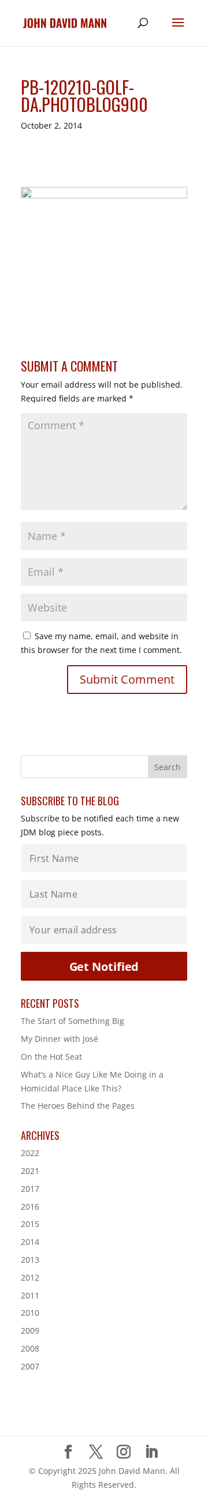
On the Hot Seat (51, 1056)
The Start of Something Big (72, 1020)
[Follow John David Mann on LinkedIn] (151, 1452)
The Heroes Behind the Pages (78, 1105)
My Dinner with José (59, 1038)
